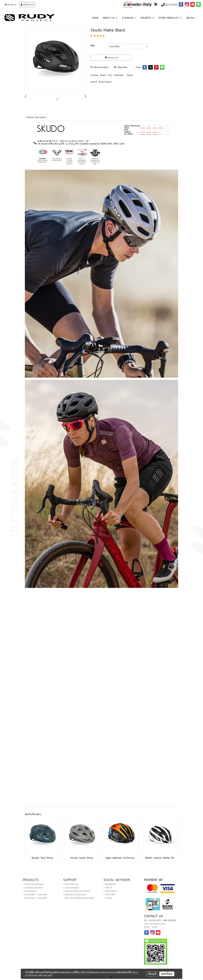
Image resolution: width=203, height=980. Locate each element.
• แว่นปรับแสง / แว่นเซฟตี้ (35, 898)
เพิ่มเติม (190, 18)
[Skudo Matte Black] (55, 59)
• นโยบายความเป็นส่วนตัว (74, 894)
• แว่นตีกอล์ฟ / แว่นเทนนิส (35, 894)
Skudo (130, 75)
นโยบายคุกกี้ (47, 975)
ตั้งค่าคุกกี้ (152, 974)
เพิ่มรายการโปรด (101, 67)
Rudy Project (105, 81)
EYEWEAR (128, 18)
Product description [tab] (36, 117)
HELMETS (146, 18)
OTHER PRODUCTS (169, 18)
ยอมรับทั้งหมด (167, 974)
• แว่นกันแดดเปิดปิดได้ (33, 887)
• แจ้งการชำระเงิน (71, 884)
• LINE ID (108, 887)
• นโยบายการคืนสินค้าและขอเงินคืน (78, 898)
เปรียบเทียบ (121, 67)
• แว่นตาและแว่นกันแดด (33, 884)
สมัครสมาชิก (28, 4)
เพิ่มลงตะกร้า (112, 57)
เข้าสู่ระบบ (11, 4)
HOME (95, 18)
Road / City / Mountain (112, 75)
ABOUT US (109, 18)
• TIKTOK (108, 898)
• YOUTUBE (109, 894)
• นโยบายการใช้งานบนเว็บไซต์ (76, 891)
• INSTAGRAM (110, 891)
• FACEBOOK (110, 884)
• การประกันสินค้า (71, 887)
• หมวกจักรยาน (30, 891)
